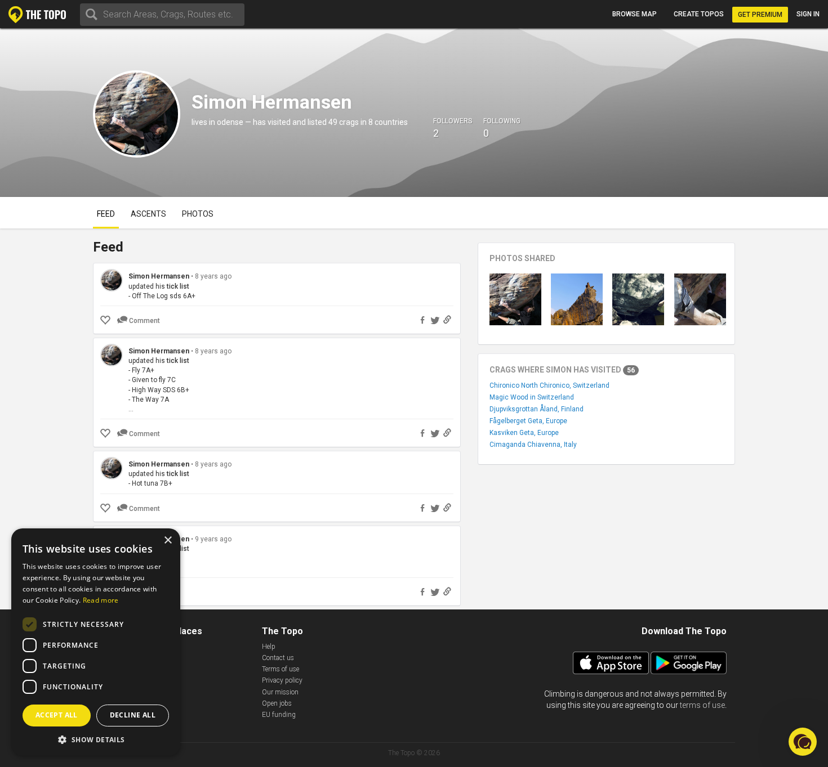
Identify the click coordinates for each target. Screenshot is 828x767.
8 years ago (213, 276)
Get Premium (760, 15)
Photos (197, 213)
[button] (96, 739)
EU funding (279, 715)
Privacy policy (282, 680)
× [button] (167, 540)
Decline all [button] (132, 715)
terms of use (702, 705)
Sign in (808, 14)
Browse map (634, 14)
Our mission (280, 692)
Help (268, 647)
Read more (101, 600)
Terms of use (280, 669)
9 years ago (213, 539)
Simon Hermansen (158, 276)
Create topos (699, 14)
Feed (106, 213)
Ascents (148, 213)
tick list (178, 286)
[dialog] (95, 642)
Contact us (278, 658)
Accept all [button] (56, 715)
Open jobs (277, 703)
